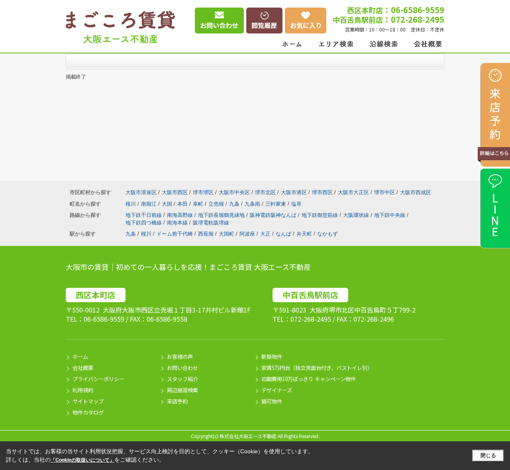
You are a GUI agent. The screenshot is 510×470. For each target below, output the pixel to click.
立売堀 (217, 204)
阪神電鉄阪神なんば (274, 215)
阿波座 (247, 234)
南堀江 (149, 204)
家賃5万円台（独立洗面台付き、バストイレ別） (317, 368)
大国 (168, 204)
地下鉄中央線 (390, 215)
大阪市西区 (175, 192)
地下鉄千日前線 (144, 215)
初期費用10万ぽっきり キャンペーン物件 (308, 379)
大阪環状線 (357, 215)
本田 (183, 204)
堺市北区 (265, 192)
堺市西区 (322, 192)
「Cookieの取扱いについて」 (82, 460)
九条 (235, 204)
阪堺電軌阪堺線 (211, 223)
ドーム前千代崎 (175, 234)
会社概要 (83, 368)
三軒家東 (276, 204)
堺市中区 (384, 192)
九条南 (253, 204)
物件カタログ (88, 412)
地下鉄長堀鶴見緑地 (222, 215)
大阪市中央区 (234, 192)
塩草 (296, 204)
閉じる (488, 455)
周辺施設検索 (182, 390)
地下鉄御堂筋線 (320, 215)
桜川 (131, 204)
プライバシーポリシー (98, 379)
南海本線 (178, 223)
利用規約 (83, 390)
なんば (283, 234)
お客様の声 (180, 356)
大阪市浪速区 (141, 192)
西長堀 (206, 234)
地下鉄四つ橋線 (144, 223)
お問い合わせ (182, 368)
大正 (265, 234)
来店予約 (177, 401)
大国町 (226, 234)
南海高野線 (180, 215)
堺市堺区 (203, 192)
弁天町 (304, 234)
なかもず (327, 234)
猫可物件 (271, 401)
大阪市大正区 (353, 192)
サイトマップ (88, 401)
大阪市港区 (294, 192)
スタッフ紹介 (182, 379)
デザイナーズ (276, 390)
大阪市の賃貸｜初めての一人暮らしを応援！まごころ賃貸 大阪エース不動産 (188, 267)
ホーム (80, 356)
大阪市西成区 (415, 192)
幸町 (199, 204)
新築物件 (271, 356)
